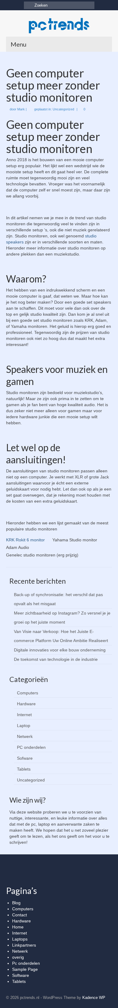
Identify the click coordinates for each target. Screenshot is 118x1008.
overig (18, 957)
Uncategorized (63, 109)
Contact (19, 914)
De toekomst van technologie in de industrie (56, 659)
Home (18, 927)
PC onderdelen (31, 747)
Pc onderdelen (26, 963)
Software (20, 975)
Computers (27, 692)
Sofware (25, 758)
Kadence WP (93, 997)
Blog (16, 902)
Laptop (23, 725)
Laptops (20, 939)
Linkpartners (24, 945)
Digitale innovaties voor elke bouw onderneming (60, 650)
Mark (21, 109)
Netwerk (25, 736)
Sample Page (25, 969)
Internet (24, 714)
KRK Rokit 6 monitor (25, 539)
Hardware (26, 703)
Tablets (24, 769)
